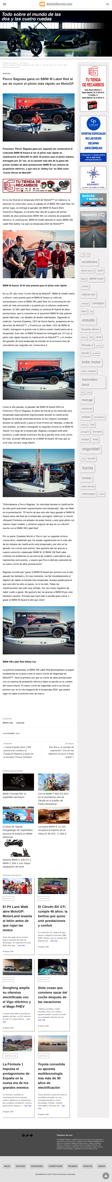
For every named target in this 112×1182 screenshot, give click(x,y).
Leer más (21, 945)
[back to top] (105, 1175)
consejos (98, 303)
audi (100, 270)
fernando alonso (90, 329)
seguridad (91, 449)
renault (85, 439)
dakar (84, 311)
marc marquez (88, 371)
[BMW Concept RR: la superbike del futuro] (18, 782)
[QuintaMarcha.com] (56, 4)
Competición (10, 1056)
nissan (84, 425)
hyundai (95, 353)
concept (84, 303)
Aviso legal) (95, 1139)
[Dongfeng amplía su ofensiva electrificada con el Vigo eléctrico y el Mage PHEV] (17, 967)
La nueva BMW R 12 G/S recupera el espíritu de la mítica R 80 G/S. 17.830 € (52, 830)
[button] (39, 117)
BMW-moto (8, 723)
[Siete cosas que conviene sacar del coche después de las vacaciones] (52, 967)
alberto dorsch (87, 271)
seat (95, 439)
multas (86, 416)
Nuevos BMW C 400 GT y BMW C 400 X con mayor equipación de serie (17, 863)
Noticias (24, 63)
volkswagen (89, 493)
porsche (97, 431)
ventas (86, 478)
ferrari (83, 337)
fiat (91, 337)
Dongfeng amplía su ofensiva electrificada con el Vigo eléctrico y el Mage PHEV (17, 997)
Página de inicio (10, 63)
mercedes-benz (90, 382)
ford (99, 337)
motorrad (20, 723)
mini (82, 392)
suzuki (91, 458)
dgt (91, 311)
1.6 (82, 254)
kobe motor (91, 362)
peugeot (85, 431)
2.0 (88, 254)
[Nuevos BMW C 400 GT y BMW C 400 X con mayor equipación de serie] (18, 848)
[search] (107, 4)
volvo (101, 494)
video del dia (87, 486)
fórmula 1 (87, 345)
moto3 (89, 392)
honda (85, 353)
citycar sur (88, 294)
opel (92, 424)
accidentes (89, 262)
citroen (84, 286)
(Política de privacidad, (85, 1139)
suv (82, 459)
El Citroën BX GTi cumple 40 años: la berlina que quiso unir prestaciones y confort (52, 916)
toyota (87, 467)
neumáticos (99, 417)
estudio (88, 320)
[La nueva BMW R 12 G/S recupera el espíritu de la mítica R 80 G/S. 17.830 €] (53, 815)
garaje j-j (99, 345)
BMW (83, 279)
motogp (87, 400)
